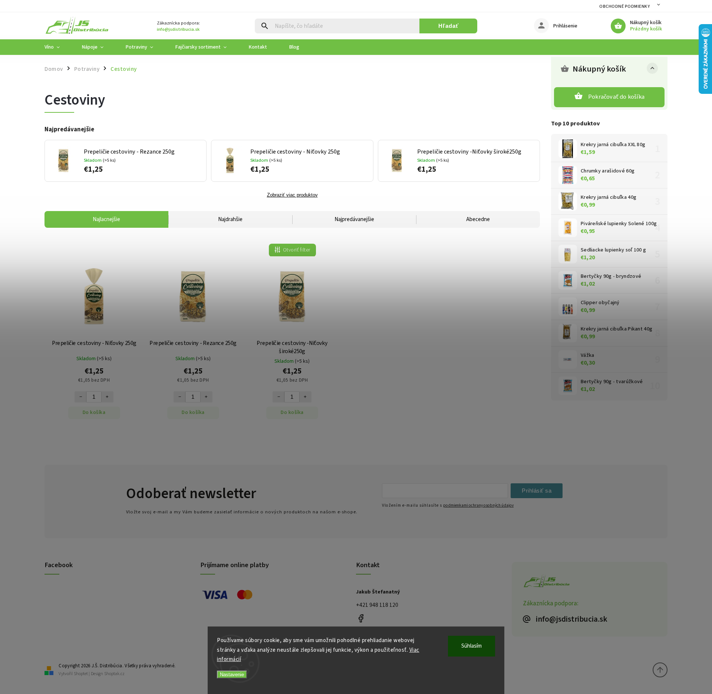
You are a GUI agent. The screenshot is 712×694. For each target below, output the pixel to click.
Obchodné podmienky (624, 6)
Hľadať (448, 26)
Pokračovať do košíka (616, 97)
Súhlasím (471, 646)
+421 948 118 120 (377, 605)
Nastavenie (232, 674)
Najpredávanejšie (354, 219)
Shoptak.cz (114, 674)
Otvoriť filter (296, 250)
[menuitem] (57, 47)
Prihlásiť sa (536, 490)
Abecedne (478, 219)
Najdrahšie (230, 219)
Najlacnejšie (106, 219)
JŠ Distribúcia (360, 618)
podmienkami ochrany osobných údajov (478, 505)
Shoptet (81, 674)
